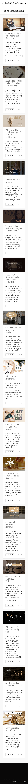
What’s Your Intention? (10, 377)
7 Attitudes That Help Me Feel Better (12, 427)
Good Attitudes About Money (12, 729)
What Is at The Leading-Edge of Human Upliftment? (13, 133)
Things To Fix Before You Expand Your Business (14, 228)
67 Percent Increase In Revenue (10, 524)
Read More (10, 60)
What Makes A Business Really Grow (12, 629)
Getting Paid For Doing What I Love (13, 684)
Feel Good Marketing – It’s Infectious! (12, 179)
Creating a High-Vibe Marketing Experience (13, 35)
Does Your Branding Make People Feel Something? (12, 278)
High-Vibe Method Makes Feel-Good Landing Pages (13, 83)
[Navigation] (25, 3)
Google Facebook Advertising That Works (13, 330)
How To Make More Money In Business (12, 475)
